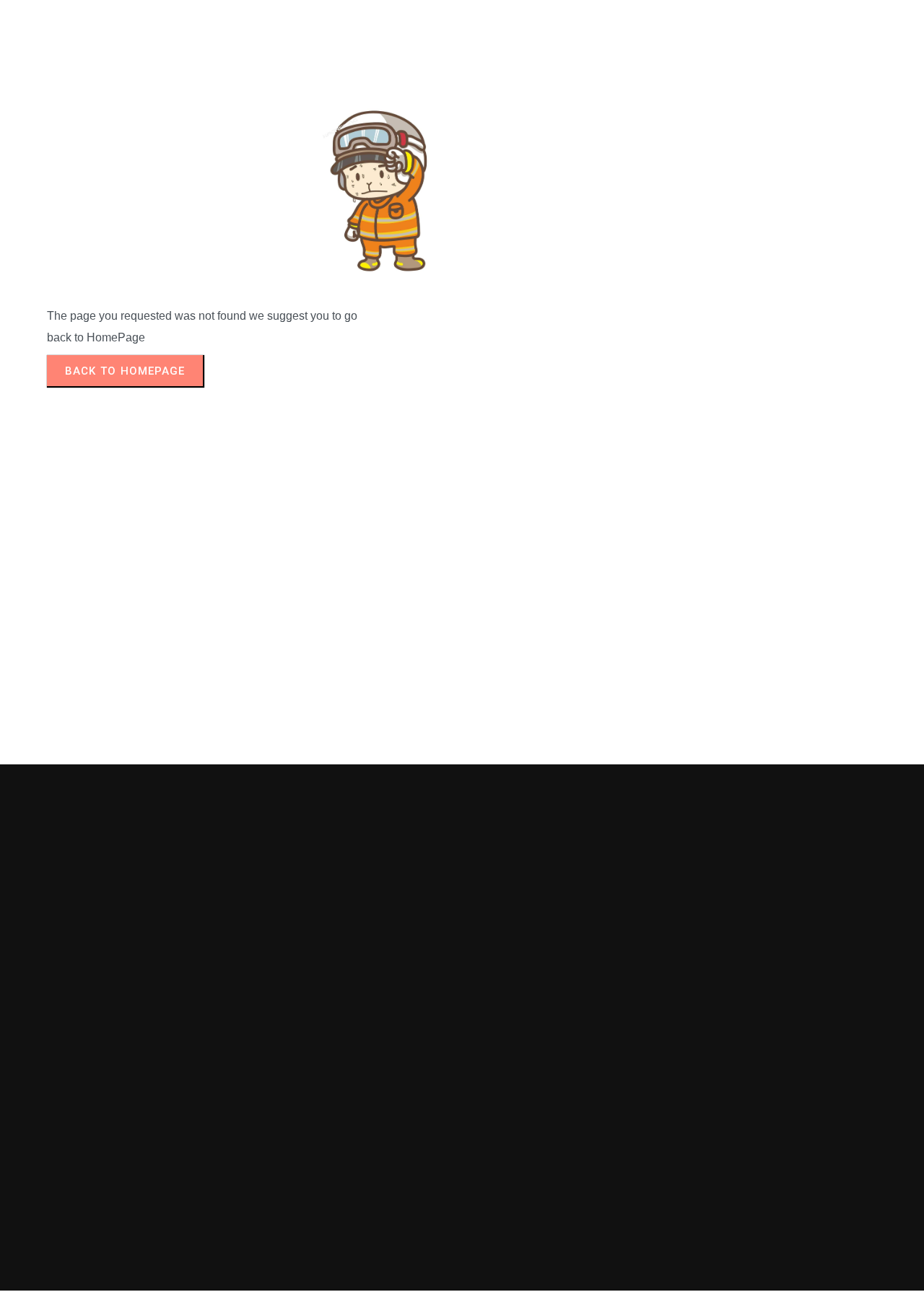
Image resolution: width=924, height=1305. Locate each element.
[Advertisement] (462, 577)
